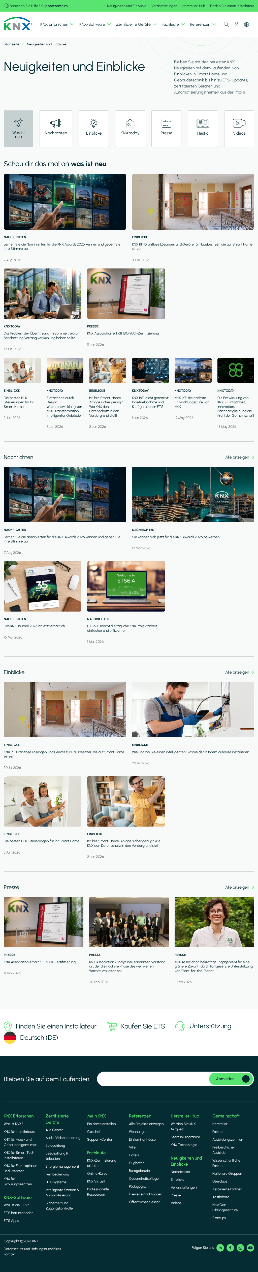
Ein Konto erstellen (101, 1124)
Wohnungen (138, 1132)
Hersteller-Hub (193, 6)
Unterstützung (210, 1026)
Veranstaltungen (164, 6)
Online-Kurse (97, 1173)
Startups (219, 1218)
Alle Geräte (54, 1130)
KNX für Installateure (19, 1132)
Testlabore (220, 1197)
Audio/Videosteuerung (63, 1138)
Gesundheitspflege (144, 1178)
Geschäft (94, 1132)
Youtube (250, 1248)
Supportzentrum (54, 6)
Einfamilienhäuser (143, 1139)
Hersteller (220, 1124)
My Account (236, 24)
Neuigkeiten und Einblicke (126, 6)
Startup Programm (185, 1137)
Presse (176, 1195)
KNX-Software (18, 1197)
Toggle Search (226, 24)
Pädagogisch (139, 1186)
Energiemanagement (62, 1166)
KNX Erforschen (19, 1115)
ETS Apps (11, 1221)
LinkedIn (220, 1248)
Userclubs (219, 1181)
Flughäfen (137, 1163)
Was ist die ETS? (16, 1205)
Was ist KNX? (13, 1124)
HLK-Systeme (56, 1182)
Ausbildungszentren (227, 1139)
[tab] (56, 128)
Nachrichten (180, 1172)
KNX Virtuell (96, 1181)
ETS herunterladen (19, 1213)
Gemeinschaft (226, 1115)
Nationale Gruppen (227, 1173)
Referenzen (140, 1115)
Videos (176, 1203)
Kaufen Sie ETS (143, 1026)
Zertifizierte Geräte (57, 1119)
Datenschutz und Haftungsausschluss (32, 1249)
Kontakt (10, 1254)
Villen (133, 1147)
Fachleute (96, 1152)
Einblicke (177, 1179)
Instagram (240, 1248)
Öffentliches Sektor (144, 1202)
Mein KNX (96, 1115)
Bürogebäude (139, 1171)
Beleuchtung (55, 1145)
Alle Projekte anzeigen (146, 1124)
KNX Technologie (184, 1145)
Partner (218, 1132)
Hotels (134, 1155)
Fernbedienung (57, 1174)
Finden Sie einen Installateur (232, 6)
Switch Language (246, 24)
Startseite (11, 44)
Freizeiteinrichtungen (145, 1194)
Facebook (230, 1248)
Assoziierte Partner (227, 1189)
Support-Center (99, 1139)
